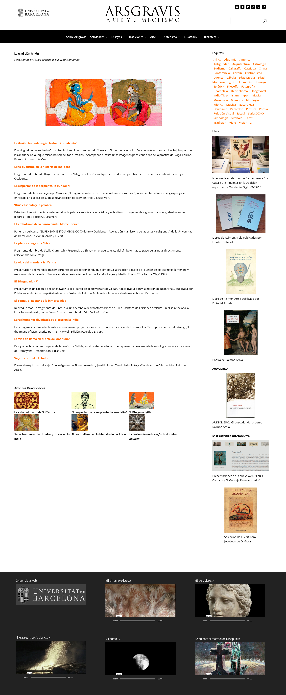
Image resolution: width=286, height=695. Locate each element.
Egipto (232, 82)
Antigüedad (221, 64)
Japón (245, 95)
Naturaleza (246, 104)
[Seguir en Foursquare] (264, 7)
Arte (153, 37)
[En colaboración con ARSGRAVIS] (240, 455)
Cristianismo (253, 73)
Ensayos (116, 37)
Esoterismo (170, 37)
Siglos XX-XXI (256, 113)
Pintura (251, 109)
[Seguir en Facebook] (242, 7)
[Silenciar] (76, 677)
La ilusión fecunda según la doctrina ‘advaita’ (153, 436)
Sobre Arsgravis (76, 37)
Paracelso (236, 109)
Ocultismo (220, 109)
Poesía (263, 109)
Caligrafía (234, 68)
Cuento (218, 77)
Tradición (220, 122)
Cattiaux (250, 68)
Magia (256, 95)
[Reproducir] (20, 677)
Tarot (249, 118)
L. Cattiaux (190, 37)
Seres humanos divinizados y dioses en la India (42, 436)
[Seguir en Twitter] (248, 7)
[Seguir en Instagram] (253, 7)
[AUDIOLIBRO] (240, 395)
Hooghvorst (258, 91)
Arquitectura (241, 64)
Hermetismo (239, 91)
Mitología (252, 100)
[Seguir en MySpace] (237, 7)
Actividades (97, 37)
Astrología (259, 64)
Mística (218, 104)
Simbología (221, 118)
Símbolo (236, 118)
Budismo (219, 68)
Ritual (241, 113)
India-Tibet (221, 95)
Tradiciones (136, 37)
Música (231, 104)
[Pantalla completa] (81, 677)
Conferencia (222, 73)
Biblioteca (210, 37)
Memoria (237, 100)
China (263, 68)
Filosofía (232, 86)
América (245, 59)
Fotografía (248, 86)
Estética (219, 86)
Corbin (237, 73)
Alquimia (230, 59)
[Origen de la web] (51, 594)
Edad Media (247, 77)
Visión (243, 122)
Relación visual (224, 113)
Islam (235, 95)
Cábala (231, 77)
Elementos (246, 82)
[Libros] (240, 154)
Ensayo (261, 82)
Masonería (221, 100)
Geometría (221, 91)
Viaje (232, 122)
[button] (51, 661)
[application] (51, 661)
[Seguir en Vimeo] (258, 7)
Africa (217, 59)
